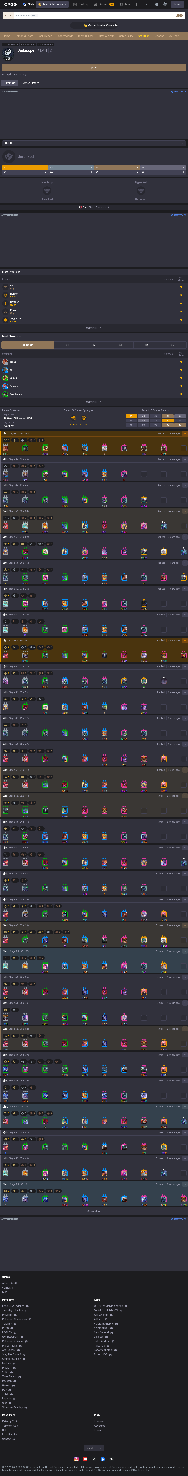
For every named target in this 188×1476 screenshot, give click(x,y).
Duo (4, 1389)
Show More (91, 328)
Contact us (8, 1438)
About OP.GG (9, 1283)
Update (94, 67)
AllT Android (101, 1314)
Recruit (98, 1430)
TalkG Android (102, 1341)
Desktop (7, 1380)
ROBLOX (7, 1332)
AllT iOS (98, 1319)
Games (6, 1385)
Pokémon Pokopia (12, 1341)
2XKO (5, 1372)
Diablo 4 (6, 1367)
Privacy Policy (11, 1421)
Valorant (7, 1323)
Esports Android (103, 1350)
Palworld (7, 1314)
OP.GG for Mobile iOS (106, 1310)
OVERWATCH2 (10, 1336)
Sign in (177, 4)
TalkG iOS (99, 1345)
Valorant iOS (101, 1328)
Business (99, 1421)
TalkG (5, 1394)
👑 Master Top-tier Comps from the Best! (94, 25)
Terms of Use (10, 1425)
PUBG (5, 1328)
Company (7, 1287)
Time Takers (9, 1376)
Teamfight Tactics (53, 4)
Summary (9, 83)
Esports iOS (100, 1354)
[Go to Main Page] (10, 4)
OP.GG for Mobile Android (108, 1306)
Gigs (4, 1402)
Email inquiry (9, 1434)
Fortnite (6, 1363)
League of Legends (13, 1306)
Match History (31, 83)
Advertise (99, 1425)
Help (4, 1430)
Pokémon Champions (14, 1319)
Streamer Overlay (12, 1407)
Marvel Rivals (9, 1345)
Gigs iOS (99, 1336)
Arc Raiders (9, 1350)
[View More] (145, 4)
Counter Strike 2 (11, 1358)
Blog (4, 1292)
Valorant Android (104, 1323)
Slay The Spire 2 (11, 1354)
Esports (6, 1398)
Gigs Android (101, 1332)
